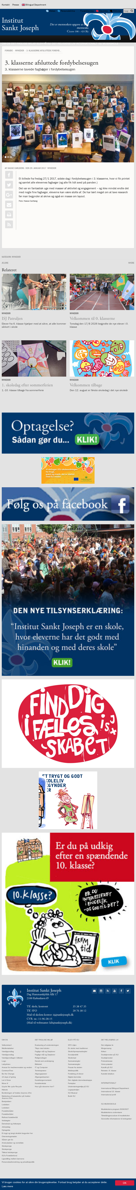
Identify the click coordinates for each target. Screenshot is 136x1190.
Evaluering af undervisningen (47, 1045)
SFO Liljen (72, 1045)
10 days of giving (9, 1077)
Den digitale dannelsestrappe (80, 1080)
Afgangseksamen (42, 1077)
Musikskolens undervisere (111, 1112)
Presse (15, 4)
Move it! (5, 1083)
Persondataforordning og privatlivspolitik (18, 1162)
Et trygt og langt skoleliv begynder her (17, 1133)
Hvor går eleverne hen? (44, 1086)
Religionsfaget (41, 1058)
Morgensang (106, 1048)
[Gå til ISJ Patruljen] (34, 292)
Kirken (103, 1051)
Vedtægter (6, 1120)
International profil (108, 1095)
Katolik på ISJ (106, 1067)
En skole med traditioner (78, 1048)
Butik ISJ (71, 1096)
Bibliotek (117, 10)
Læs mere (7, 1186)
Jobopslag (6, 1127)
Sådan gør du (7, 1140)
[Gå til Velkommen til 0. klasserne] (102, 292)
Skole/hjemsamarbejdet (77, 1051)
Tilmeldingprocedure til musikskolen (115, 1116)
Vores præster (106, 1064)
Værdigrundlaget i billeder (12, 1058)
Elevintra (103, 10)
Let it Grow (6, 1080)
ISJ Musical (72, 1093)
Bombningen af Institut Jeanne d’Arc (17, 1093)
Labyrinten (6, 1064)
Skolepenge (7, 1146)
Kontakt (6, 4)
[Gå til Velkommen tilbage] (102, 358)
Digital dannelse (74, 1077)
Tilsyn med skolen (42, 1048)
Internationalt (86, 43)
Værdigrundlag (8, 1051)
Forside (9, 50)
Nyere (131, 262)
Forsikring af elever (75, 1074)
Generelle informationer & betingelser (116, 1119)
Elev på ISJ (44, 43)
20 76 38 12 (79, 1011)
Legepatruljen (73, 1090)
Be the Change (8, 1074)
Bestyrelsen (6, 1101)
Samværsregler (74, 1061)
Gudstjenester (107, 1058)
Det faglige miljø (23, 43)
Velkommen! (7, 1045)
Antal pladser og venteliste (13, 1143)
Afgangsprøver (41, 1074)
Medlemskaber (8, 1048)
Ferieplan (72, 1083)
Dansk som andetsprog (44, 1061)
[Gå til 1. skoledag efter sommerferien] (34, 358)
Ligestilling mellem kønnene (13, 1159)
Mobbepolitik (73, 1071)
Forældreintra (87, 10)
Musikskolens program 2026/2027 (115, 1109)
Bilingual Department (36, 4)
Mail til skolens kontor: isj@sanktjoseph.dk (50, 1015)
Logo (4, 1061)
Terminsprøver (40, 1071)
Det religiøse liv (63, 43)
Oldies (52, 10)
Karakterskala (40, 1083)
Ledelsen (5, 1105)
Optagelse (6, 1130)
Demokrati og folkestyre (11, 1124)
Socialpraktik (73, 1055)
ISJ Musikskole (108, 43)
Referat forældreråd (10, 1117)
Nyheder (19, 50)
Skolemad (72, 1058)
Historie (5, 1090)
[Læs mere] (9, 224)
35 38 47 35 (79, 1006)
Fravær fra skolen (75, 1067)
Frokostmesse (106, 1061)
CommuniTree (7, 1071)
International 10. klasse (110, 1091)
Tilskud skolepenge (10, 1152)
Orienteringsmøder (9, 1136)
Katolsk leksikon (107, 1074)
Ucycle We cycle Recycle (12, 1086)
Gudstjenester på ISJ (109, 1055)
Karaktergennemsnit (43, 1080)
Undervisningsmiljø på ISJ (78, 1086)
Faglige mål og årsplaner (45, 1051)
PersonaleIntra (68, 10)
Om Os (6, 43)
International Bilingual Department (115, 1088)
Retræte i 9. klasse (108, 1071)
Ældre (5, 262)
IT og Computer (41, 1067)
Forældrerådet (7, 1111)
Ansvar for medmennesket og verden (17, 1067)
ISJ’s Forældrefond (9, 1156)
